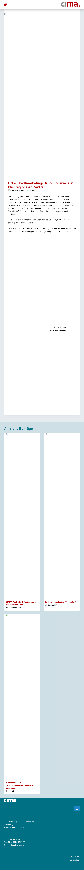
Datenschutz (74, 860)
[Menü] (5, 4)
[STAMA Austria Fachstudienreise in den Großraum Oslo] (22, 515)
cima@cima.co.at (17, 845)
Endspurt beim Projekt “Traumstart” (60, 602)
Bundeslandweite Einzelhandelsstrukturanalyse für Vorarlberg (20, 785)
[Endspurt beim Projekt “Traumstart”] (61, 515)
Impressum (75, 856)
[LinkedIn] (77, 808)
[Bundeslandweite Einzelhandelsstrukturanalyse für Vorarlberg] (22, 696)
